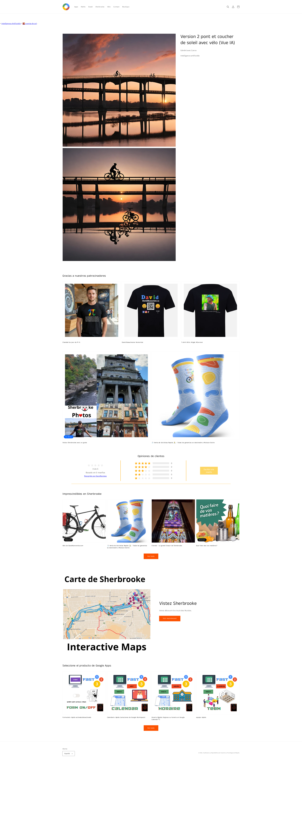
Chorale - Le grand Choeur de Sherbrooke (167, 546)
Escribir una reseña (209, 470)
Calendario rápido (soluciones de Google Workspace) (126, 717)
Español (67, 753)
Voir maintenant (170, 618)
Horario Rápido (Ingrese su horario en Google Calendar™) (168, 718)
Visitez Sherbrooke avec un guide (75, 443)
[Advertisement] (71, 797)
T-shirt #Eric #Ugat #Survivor (192, 342)
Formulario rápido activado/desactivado (77, 717)
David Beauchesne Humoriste (132, 342)
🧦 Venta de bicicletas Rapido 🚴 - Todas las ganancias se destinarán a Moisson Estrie (183, 443)
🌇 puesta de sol (30, 23)
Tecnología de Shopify (233, 753)
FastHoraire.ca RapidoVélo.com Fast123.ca (215, 753)
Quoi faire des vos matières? (206, 546)
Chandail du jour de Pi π (71, 342)
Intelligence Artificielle (11, 23)
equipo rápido (201, 717)
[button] (228, 6)
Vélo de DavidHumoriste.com (73, 546)
